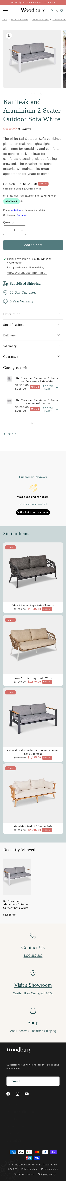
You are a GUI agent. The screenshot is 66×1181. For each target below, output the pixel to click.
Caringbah (22, 215)
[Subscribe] (54, 1081)
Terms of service (24, 1174)
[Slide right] (41, 94)
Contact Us (33, 947)
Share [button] (12, 434)
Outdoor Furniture (19, 19)
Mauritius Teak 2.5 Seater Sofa (33, 826)
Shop (33, 1022)
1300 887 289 (33, 955)
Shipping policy (47, 1174)
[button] (5, 10)
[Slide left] (24, 94)
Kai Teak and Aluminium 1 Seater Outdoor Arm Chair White (37, 380)
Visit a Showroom (33, 985)
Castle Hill (19, 993)
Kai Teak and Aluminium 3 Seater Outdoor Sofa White (37, 402)
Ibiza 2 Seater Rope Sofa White (33, 678)
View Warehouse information (27, 272)
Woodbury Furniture (30, 1164)
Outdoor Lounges (40, 19)
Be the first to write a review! (33, 512)
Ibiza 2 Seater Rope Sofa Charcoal (33, 605)
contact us (16, 210)
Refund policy (29, 1169)
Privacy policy (49, 1169)
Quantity (8, 222)
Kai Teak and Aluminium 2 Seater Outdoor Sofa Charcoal (33, 752)
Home (4, 19)
